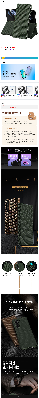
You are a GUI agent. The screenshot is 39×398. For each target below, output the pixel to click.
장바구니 (37, 1)
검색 (36, 1)
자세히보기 (13, 49)
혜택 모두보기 (13, 47)
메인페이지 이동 (3, 1)
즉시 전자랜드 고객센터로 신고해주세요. (13, 107)
